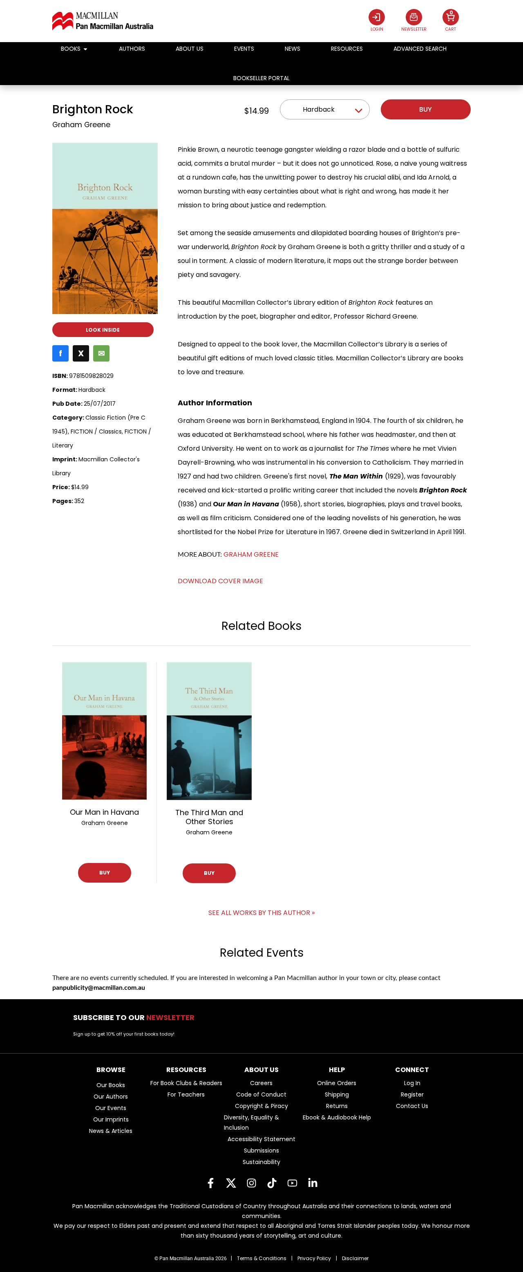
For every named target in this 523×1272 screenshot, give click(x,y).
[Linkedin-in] (312, 1183)
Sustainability (261, 1162)
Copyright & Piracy (261, 1106)
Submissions (261, 1150)
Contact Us (412, 1106)
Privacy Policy (314, 1258)
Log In (412, 1083)
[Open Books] (85, 49)
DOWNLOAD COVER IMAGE (220, 581)
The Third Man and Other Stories (209, 817)
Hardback (319, 109)
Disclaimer (355, 1258)
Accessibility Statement (261, 1139)
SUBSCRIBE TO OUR (136, 1017)
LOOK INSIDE (103, 329)
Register (412, 1094)
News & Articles (110, 1131)
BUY (104, 872)
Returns (337, 1106)
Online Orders (336, 1083)
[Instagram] (251, 1183)
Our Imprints (111, 1119)
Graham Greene (81, 125)
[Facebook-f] (210, 1183)
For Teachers (186, 1094)
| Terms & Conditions (258, 1258)
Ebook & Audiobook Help (337, 1117)
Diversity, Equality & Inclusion (251, 1122)
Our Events (110, 1108)
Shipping (337, 1094)
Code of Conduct (261, 1094)
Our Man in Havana (104, 812)
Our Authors (111, 1096)
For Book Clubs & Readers (186, 1083)
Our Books (110, 1085)
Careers (261, 1083)
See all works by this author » (261, 912)
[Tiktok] (272, 1183)
